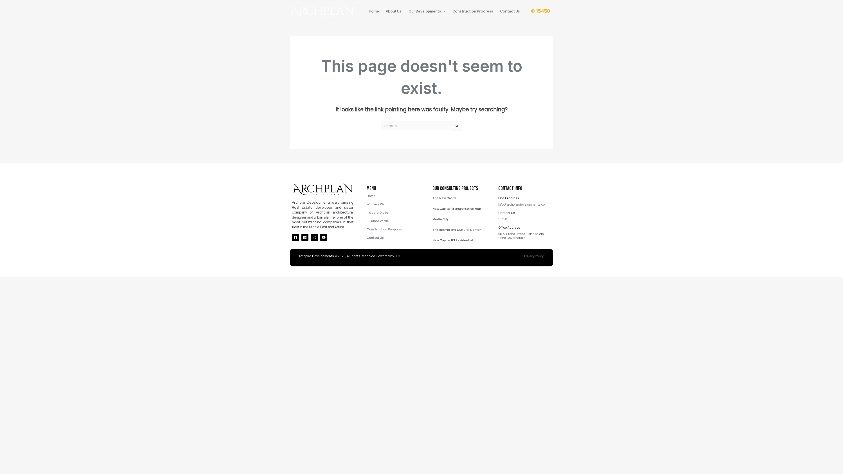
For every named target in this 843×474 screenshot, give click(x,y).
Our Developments (425, 11)
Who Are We (376, 204)
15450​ (502, 219)
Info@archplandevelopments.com (523, 204)
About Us (394, 11)
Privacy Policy (533, 256)
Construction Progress (472, 11)
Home (374, 11)
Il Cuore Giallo (377, 212)
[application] (443, 11)
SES (397, 256)
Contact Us (510, 11)
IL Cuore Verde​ (378, 221)
